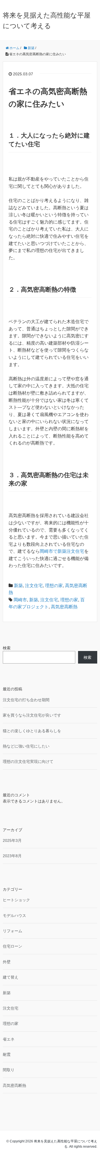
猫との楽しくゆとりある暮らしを (32, 731)
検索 (7, 648)
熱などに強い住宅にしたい (26, 746)
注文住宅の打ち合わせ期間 (26, 700)
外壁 (7, 962)
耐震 (7, 1054)
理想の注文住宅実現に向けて (28, 761)
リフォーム (12, 931)
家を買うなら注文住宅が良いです (32, 715)
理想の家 (54, 585)
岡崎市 (20, 599)
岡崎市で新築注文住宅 (62, 551)
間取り (8, 1070)
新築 (18, 585)
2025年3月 (12, 840)
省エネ (8, 1039)
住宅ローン (12, 946)
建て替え (10, 977)
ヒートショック (16, 900)
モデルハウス (14, 915)
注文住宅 (34, 585)
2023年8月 (12, 856)
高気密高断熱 (64, 606)
